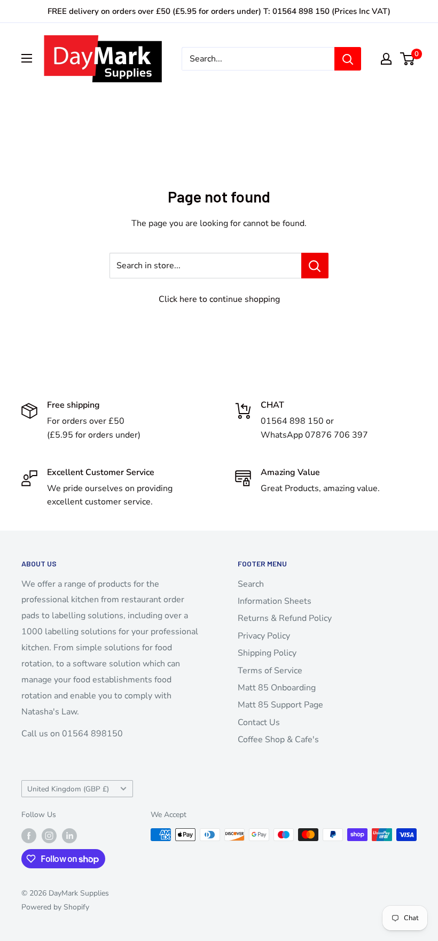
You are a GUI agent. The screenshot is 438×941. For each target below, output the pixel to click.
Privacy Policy (264, 636)
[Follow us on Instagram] (49, 835)
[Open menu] (26, 58)
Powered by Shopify (55, 907)
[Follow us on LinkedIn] (69, 835)
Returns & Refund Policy (285, 618)
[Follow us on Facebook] (28, 835)
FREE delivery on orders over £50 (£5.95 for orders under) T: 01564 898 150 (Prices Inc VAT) (219, 11)
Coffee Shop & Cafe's (278, 739)
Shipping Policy (267, 653)
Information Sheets (274, 601)
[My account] (386, 59)
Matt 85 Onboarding (277, 688)
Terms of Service (270, 670)
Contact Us (259, 722)
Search (251, 584)
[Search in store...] (314, 265)
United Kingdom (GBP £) (68, 789)
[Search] (347, 59)
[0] (407, 58)
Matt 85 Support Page (280, 705)
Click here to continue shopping (219, 299)
